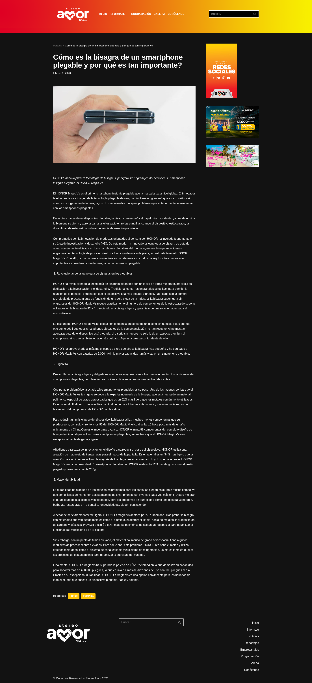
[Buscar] (255, 14)
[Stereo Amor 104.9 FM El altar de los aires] (73, 14)
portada (88, 596)
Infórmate (253, 629)
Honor (74, 596)
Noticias (253, 636)
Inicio (103, 13)
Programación (140, 13)
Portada (57, 45)
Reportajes (252, 643)
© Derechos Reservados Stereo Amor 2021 (81, 678)
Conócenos (176, 13)
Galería (159, 13)
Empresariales (249, 649)
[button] (126, 14)
